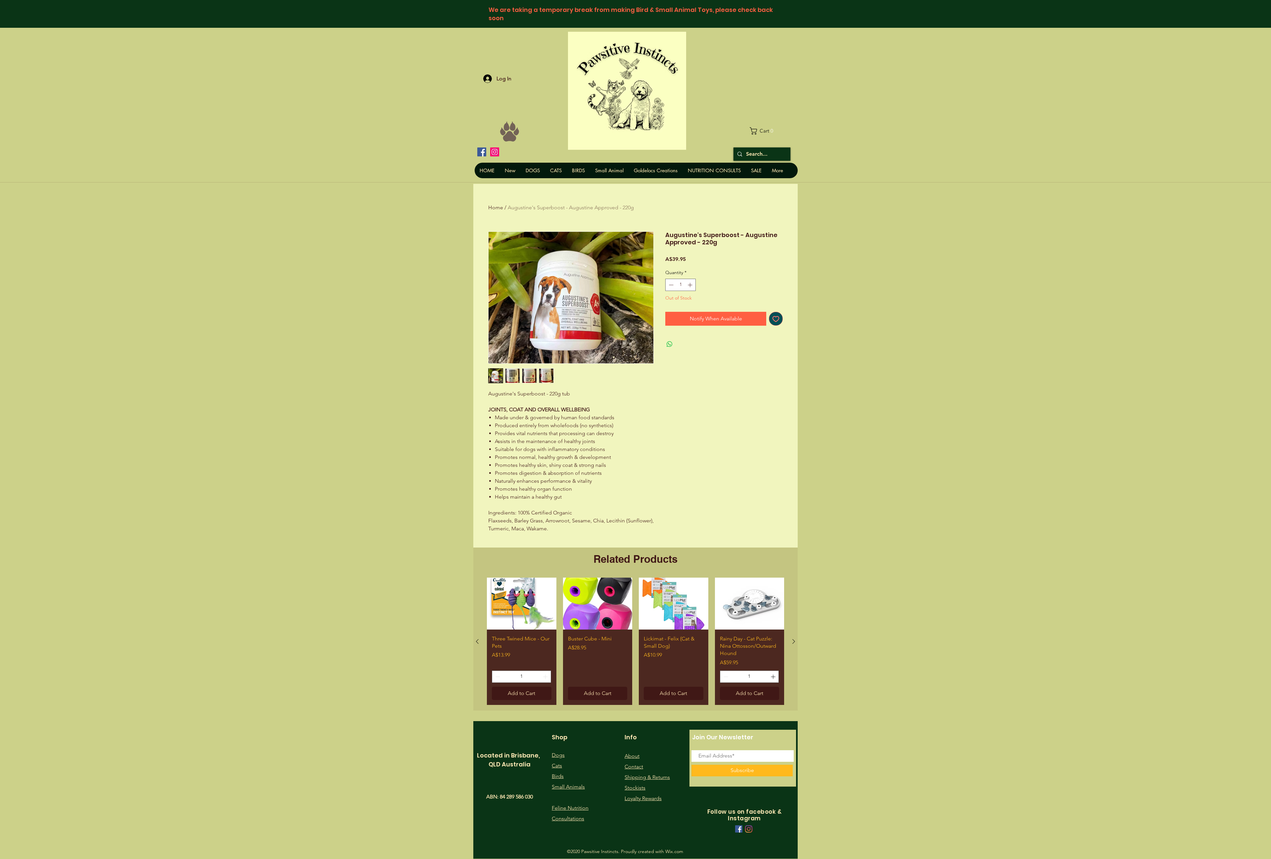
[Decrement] (670, 285)
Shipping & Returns (647, 777)
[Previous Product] (477, 641)
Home (495, 207)
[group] (635, 641)
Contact (634, 766)
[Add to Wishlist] (776, 319)
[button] (764, 131)
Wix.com (674, 851)
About (632, 756)
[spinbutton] (680, 285)
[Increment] (690, 285)
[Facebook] (481, 151)
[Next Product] (794, 641)
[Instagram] (494, 151)
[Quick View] (521, 604)
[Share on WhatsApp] (670, 344)
